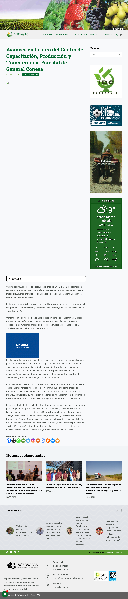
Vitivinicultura (79, 34)
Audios (119, 552)
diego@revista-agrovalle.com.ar (68, 578)
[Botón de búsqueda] (119, 54)
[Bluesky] (52, 440)
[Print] (48, 440)
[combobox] (104, 54)
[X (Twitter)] (11, 552)
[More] (57, 440)
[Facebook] (9, 440)
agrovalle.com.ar (61, 587)
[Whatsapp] (18, 440)
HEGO (38, 595)
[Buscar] (117, 35)
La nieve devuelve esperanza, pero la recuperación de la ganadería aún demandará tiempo (54, 531)
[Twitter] (28, 440)
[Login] (121, 35)
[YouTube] (19, 552)
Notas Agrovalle (31, 75)
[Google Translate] (43, 440)
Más (92, 34)
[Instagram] (33, 440)
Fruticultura (62, 34)
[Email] (23, 440)
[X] (14, 440)
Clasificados (107, 34)
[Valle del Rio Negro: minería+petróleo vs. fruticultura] (10, 531)
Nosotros (47, 34)
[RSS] (38, 440)
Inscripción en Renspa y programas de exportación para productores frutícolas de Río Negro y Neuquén (113, 530)
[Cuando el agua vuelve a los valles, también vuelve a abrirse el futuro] (64, 471)
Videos (110, 552)
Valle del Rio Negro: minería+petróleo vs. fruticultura (24, 531)
